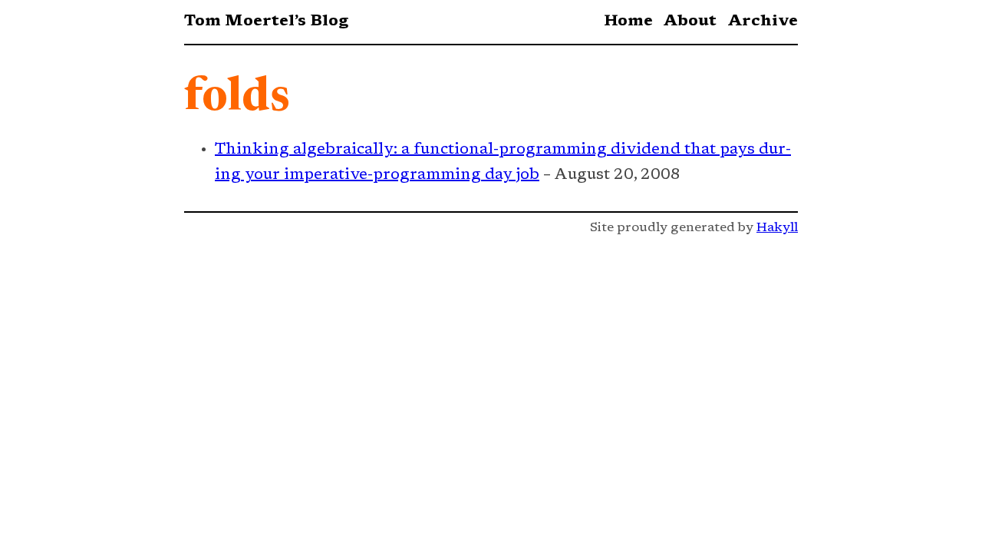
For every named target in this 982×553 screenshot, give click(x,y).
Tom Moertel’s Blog (266, 21)
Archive (762, 21)
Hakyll (777, 228)
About (690, 21)
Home (628, 21)
